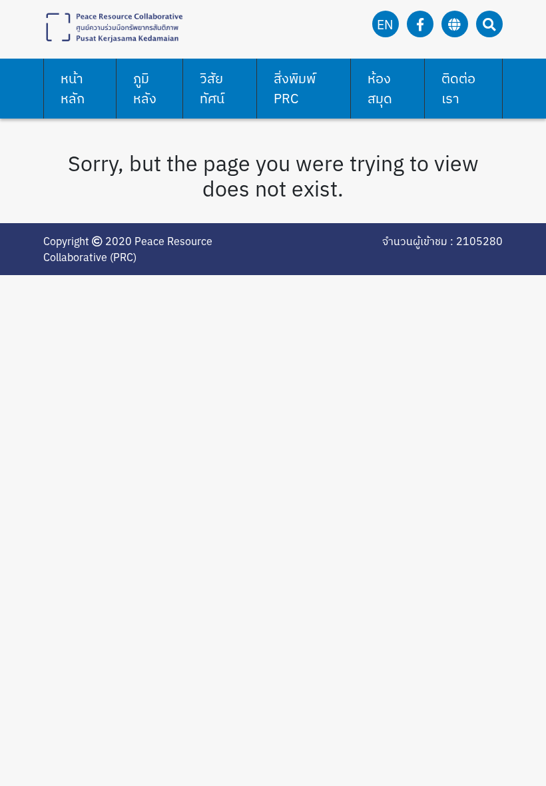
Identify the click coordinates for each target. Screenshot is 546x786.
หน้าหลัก (73, 88)
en (385, 24)
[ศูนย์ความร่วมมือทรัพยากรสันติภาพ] (113, 26)
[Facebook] (420, 24)
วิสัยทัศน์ (212, 88)
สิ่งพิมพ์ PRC (295, 88)
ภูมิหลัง (144, 88)
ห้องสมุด (380, 88)
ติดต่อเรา (458, 88)
